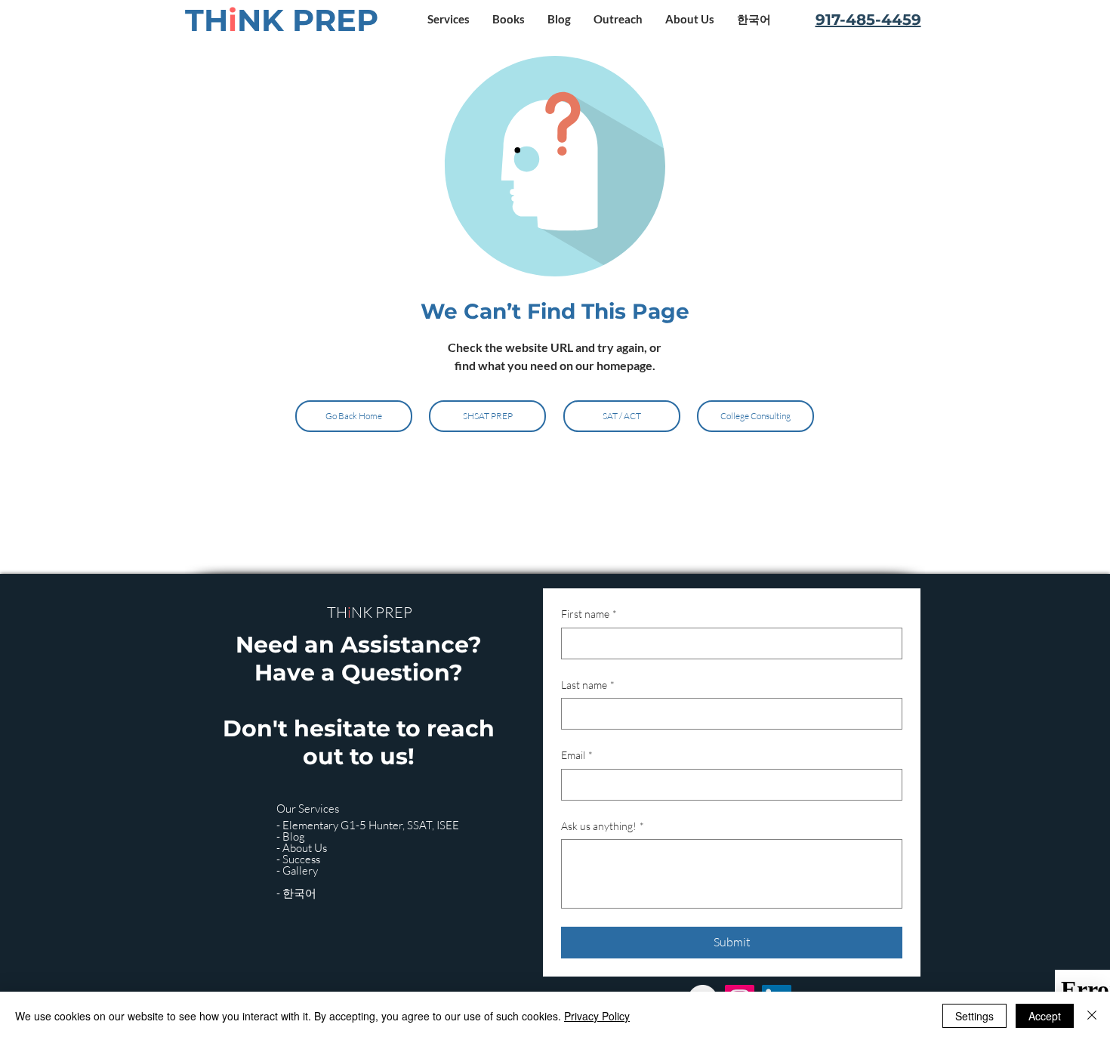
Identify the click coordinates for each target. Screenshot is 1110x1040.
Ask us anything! (602, 825)
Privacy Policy (597, 1015)
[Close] (1092, 1016)
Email (577, 754)
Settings (974, 1015)
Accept (1044, 1015)
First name (589, 613)
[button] (448, 19)
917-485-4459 (868, 20)
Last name (588, 684)
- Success (298, 859)
